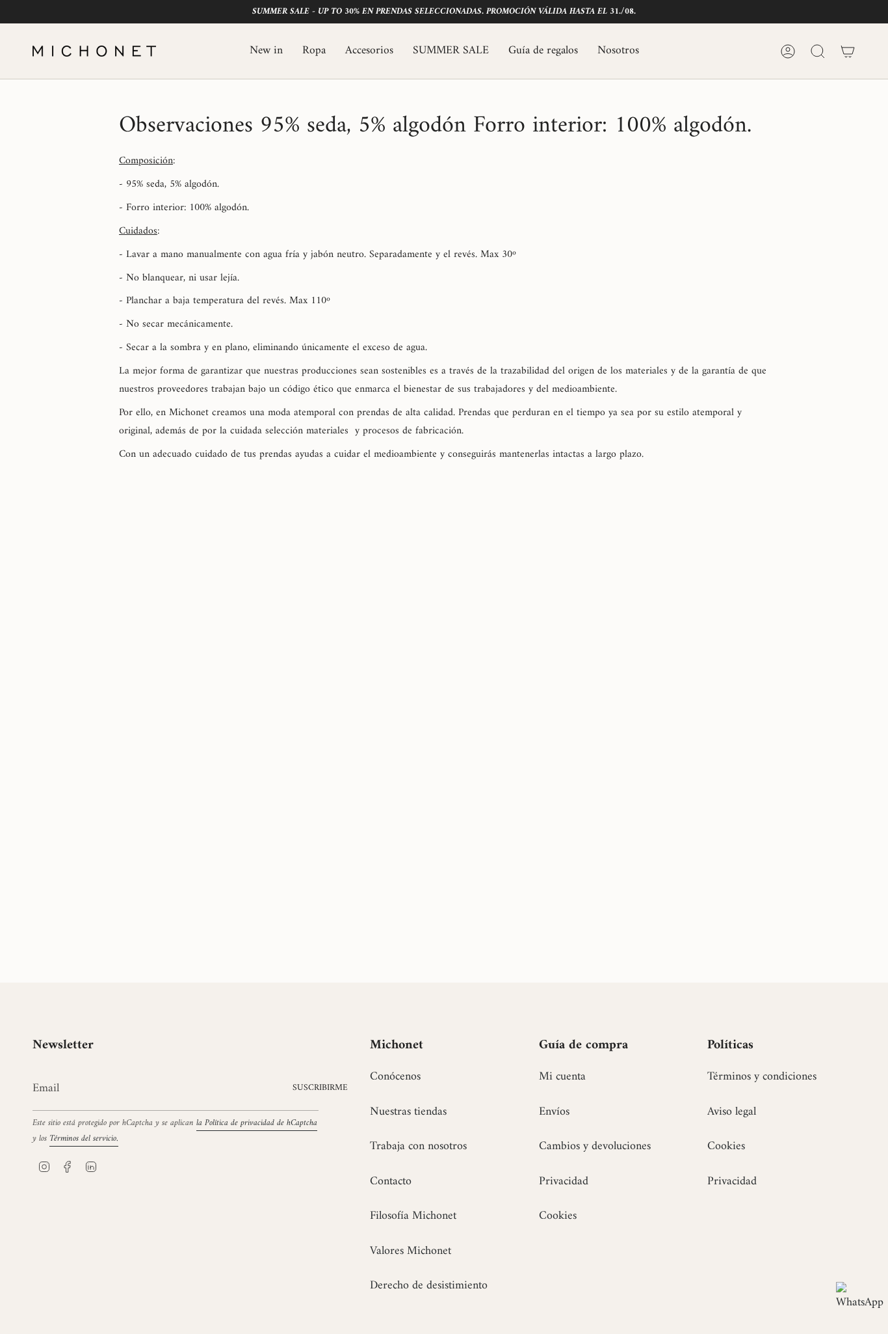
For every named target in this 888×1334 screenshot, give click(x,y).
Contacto (390, 1181)
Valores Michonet (410, 1251)
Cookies (558, 1216)
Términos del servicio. (83, 1139)
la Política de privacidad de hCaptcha (256, 1123)
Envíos (554, 1112)
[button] (314, 51)
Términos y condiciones (761, 1077)
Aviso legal (731, 1112)
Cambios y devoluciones (595, 1146)
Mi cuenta (562, 1077)
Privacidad (563, 1181)
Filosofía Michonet (413, 1216)
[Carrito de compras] (848, 51)
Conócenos (395, 1077)
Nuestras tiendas (408, 1112)
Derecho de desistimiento (429, 1285)
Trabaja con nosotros (418, 1146)
